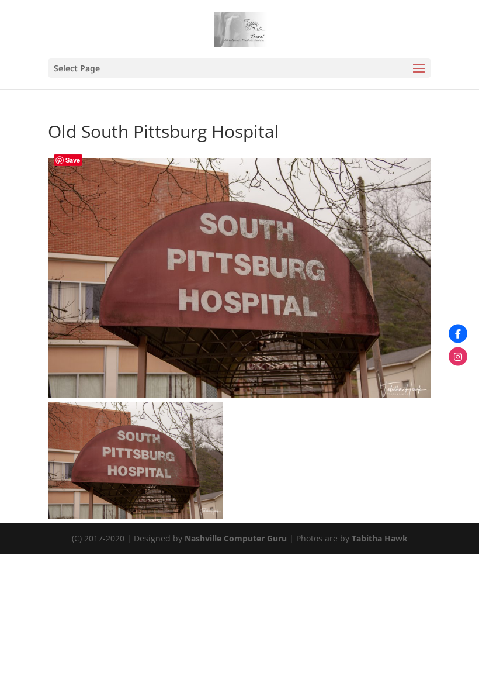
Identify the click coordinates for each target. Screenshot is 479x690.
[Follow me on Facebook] (458, 334)
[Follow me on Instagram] (458, 356)
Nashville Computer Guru (237, 538)
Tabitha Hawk (380, 538)
